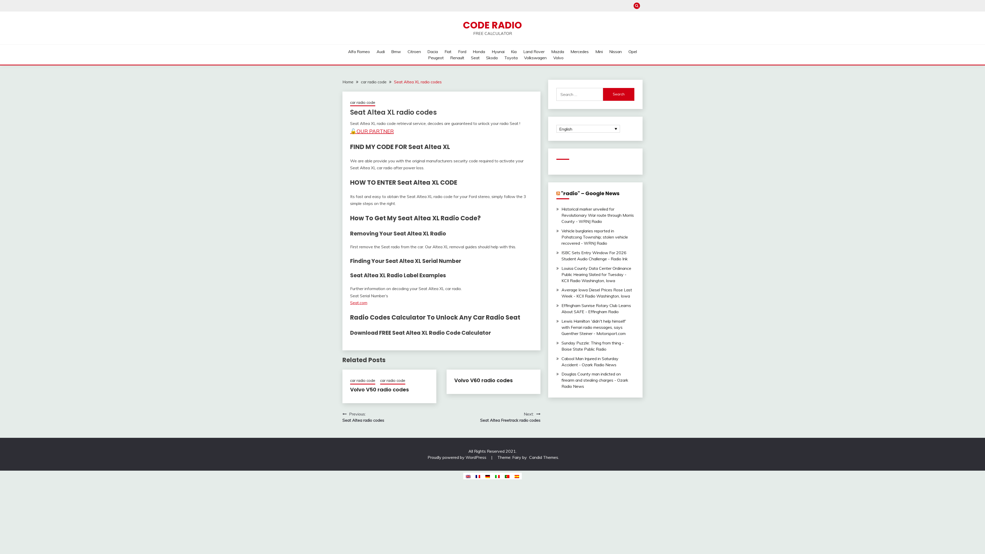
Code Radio (492, 25)
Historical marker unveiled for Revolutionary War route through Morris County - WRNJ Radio (598, 215)
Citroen (414, 51)
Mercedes (579, 51)
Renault (457, 57)
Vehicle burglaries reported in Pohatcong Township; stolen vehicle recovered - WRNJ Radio (595, 237)
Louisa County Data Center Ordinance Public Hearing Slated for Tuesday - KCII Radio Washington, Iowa (596, 274)
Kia (514, 51)
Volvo (558, 57)
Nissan (615, 51)
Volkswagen (535, 57)
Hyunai (498, 51)
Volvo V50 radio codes (379, 389)
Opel (632, 51)
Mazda (557, 51)
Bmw (396, 51)
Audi (381, 51)
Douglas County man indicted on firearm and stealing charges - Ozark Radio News (595, 380)
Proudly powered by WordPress (457, 457)
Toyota (511, 57)
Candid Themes (543, 457)
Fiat (448, 51)
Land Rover (534, 51)
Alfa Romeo (359, 51)
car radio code (362, 102)
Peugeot (436, 57)
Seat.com (358, 302)
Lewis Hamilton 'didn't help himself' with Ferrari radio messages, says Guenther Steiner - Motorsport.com (594, 327)
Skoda (492, 57)
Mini (599, 51)
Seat (475, 57)
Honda (479, 51)
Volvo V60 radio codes (483, 380)
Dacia (432, 51)
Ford (462, 51)
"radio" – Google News (590, 193)
